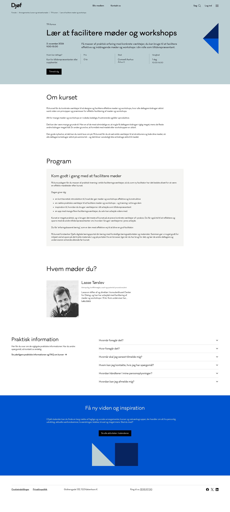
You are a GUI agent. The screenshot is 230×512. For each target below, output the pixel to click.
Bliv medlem (98, 5)
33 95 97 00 (146, 489)
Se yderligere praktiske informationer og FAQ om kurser (38, 354)
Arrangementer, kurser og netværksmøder (33, 13)
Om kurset (61, 97)
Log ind (208, 5)
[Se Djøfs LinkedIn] (217, 489)
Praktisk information (35, 339)
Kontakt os (116, 5)
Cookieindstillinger (20, 489)
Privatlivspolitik (40, 489)
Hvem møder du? (71, 269)
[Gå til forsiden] (17, 6)
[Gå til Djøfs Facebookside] (207, 489)
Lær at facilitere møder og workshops (73, 13)
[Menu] (217, 6)
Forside (14, 13)
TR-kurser (54, 13)
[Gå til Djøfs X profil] (212, 489)
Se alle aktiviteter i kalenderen (115, 433)
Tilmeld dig (54, 71)
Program (58, 161)
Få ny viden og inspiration (115, 408)
